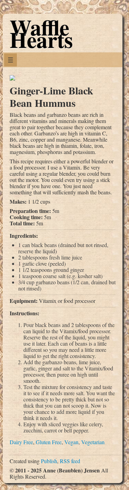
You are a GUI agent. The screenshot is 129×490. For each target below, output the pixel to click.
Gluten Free (49, 442)
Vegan (71, 442)
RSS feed (70, 461)
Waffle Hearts (41, 33)
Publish (49, 461)
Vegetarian (93, 442)
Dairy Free (21, 442)
